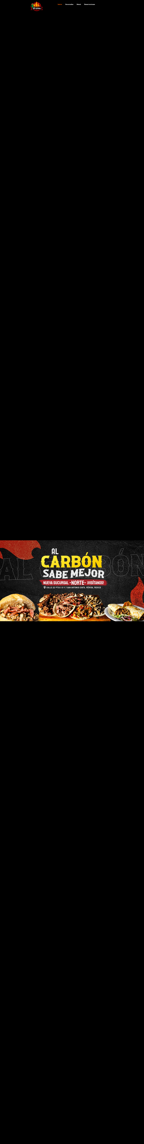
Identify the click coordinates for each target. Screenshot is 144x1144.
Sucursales (69, 4)
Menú (79, 4)
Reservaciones (89, 4)
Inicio (60, 4)
